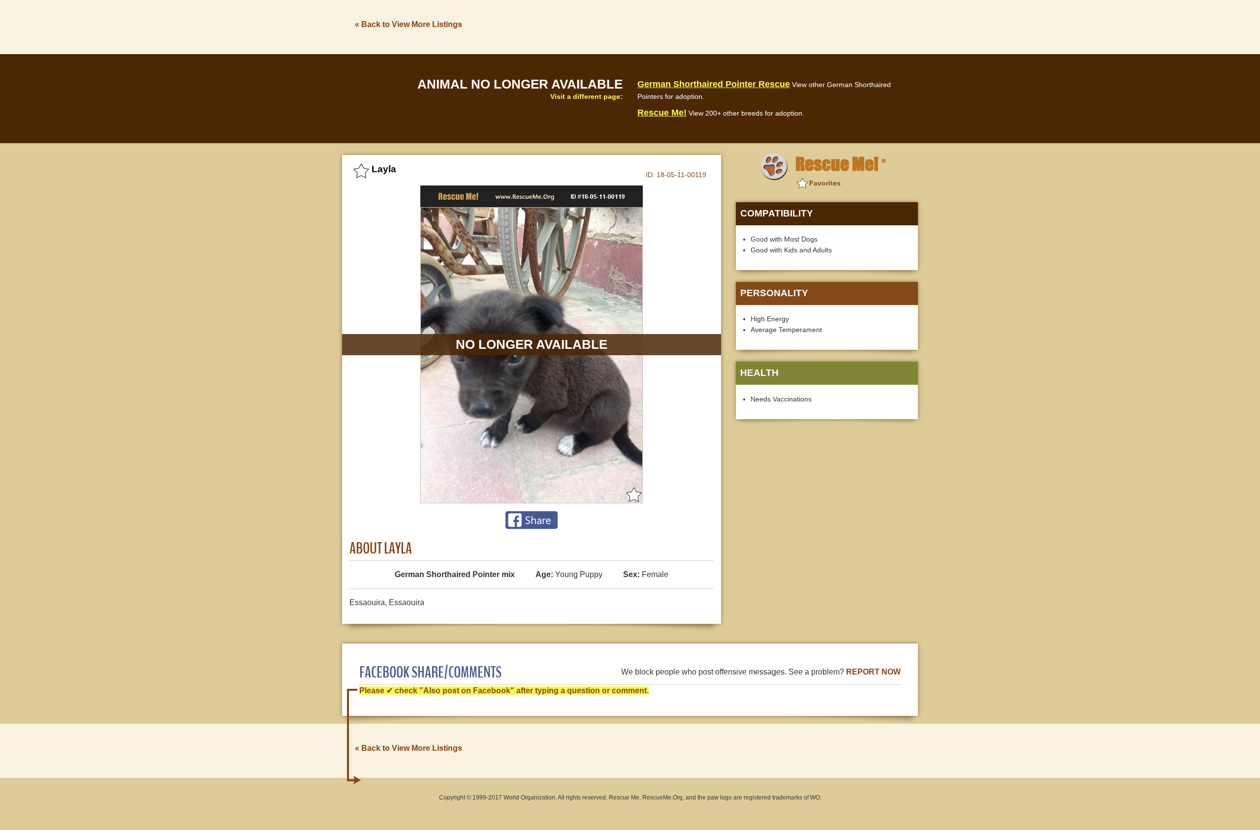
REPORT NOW (873, 672)
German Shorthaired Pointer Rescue (713, 84)
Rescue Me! (662, 113)
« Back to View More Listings (408, 24)
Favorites (825, 183)
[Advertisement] (739, 26)
